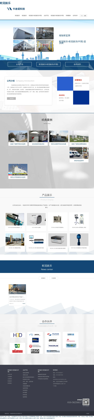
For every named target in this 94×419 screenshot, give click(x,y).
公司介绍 (10, 374)
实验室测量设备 (26, 386)
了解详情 (11, 98)
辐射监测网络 (26, 372)
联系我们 (10, 383)
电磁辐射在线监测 (42, 374)
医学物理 (25, 392)
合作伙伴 (75, 15)
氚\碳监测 (25, 390)
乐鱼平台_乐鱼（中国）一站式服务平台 (9, 416)
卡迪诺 (87, 413)
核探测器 (25, 397)
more (24, 303)
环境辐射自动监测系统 (43, 378)
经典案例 (68, 15)
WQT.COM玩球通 (47, 416)
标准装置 (25, 394)
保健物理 (25, 383)
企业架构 (10, 376)
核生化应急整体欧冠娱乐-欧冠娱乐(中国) (29, 378)
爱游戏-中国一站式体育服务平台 (47, 418)
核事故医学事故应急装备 (43, 376)
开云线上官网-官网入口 (23, 416)
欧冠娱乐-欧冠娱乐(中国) (35, 15)
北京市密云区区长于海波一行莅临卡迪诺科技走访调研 (17, 297)
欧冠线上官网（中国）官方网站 (59, 416)
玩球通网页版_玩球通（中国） (36, 416)
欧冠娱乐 (5, 3)
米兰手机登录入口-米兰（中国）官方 (16, 418)
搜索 (85, 15)
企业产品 (46, 15)
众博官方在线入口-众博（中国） (32, 418)
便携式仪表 (25, 375)
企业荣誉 (10, 378)
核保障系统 (25, 388)
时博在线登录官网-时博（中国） (73, 416)
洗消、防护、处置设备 (28, 381)
